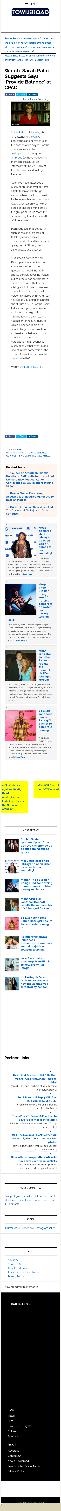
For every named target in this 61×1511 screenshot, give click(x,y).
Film (10, 1420)
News (18, 449)
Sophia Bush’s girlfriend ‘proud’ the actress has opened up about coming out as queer (36, 846)
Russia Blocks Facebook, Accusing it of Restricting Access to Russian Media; (30, 496)
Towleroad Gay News (30, 12)
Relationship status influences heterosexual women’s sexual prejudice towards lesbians (36, 943)
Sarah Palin (17, 132)
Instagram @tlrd (45, 1228)
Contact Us (14, 1264)
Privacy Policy (16, 1276)
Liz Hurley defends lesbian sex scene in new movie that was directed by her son (34, 982)
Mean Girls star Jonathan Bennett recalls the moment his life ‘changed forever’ (36, 903)
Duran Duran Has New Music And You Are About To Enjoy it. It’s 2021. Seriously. (29, 510)
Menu (33, 4)
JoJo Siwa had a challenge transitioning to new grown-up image (36, 963)
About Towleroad (18, 1268)
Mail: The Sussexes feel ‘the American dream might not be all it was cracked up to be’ (34, 1139)
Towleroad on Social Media (23, 1272)
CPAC (36, 136)
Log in (41, 1503)
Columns (13, 1431)
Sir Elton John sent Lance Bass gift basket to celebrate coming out (45, 722)
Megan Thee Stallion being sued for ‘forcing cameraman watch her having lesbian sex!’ (36, 884)
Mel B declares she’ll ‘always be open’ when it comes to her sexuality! (45, 540)
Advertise (13, 1260)
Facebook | (29, 1228)
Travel (11, 1415)
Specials (13, 1436)
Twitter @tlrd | (13, 1228)
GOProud (16, 157)
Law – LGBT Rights (19, 1426)
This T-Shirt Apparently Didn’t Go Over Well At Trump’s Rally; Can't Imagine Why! (35, 1079)
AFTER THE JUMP (31, 366)
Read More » (28, 574)
